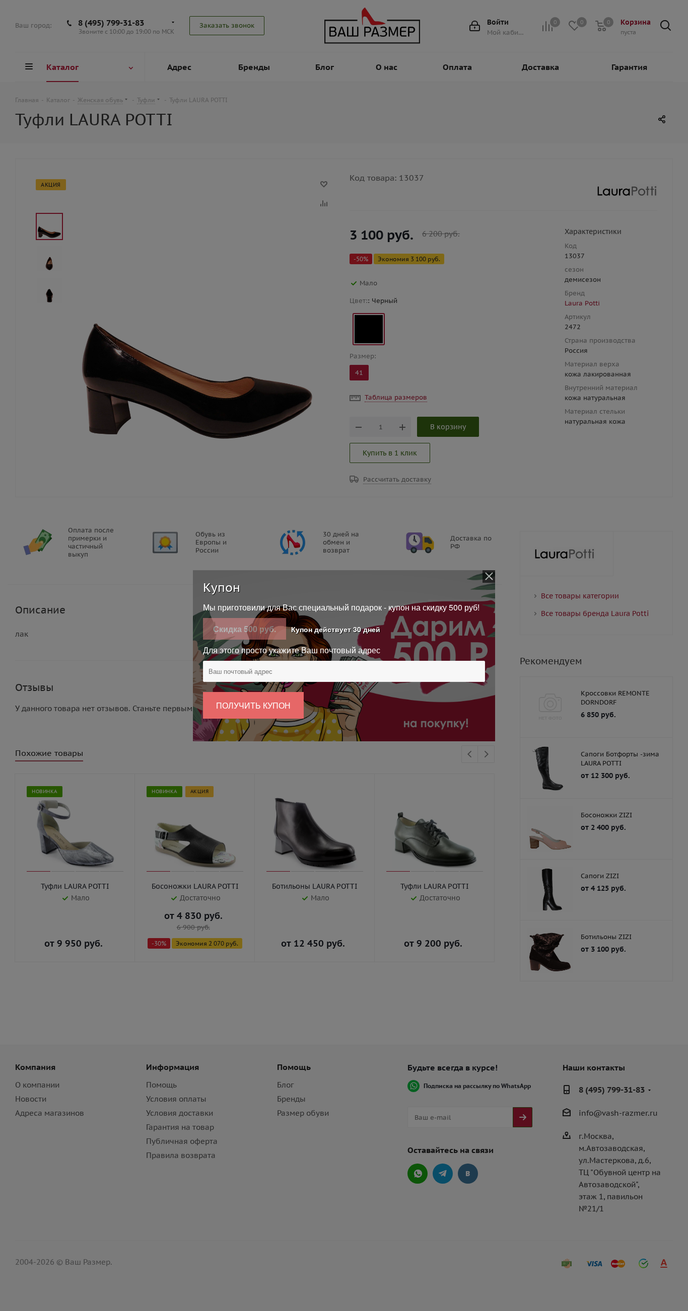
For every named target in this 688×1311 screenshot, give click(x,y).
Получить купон (253, 705)
